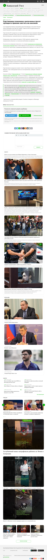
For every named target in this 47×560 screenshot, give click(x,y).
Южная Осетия (17, 13)
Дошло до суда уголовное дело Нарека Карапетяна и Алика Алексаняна (20, 154)
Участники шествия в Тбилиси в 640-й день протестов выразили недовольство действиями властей (22, 237)
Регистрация (19, 146)
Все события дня (40, 394)
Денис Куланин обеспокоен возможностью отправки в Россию (18, 289)
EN (5, 1)
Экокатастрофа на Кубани (39, 15)
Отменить (38, 147)
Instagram (38, 92)
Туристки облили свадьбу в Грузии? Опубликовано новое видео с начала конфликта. (9, 536)
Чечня (13, 13)
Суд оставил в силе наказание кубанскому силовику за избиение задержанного (33, 413)
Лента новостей (9, 17)
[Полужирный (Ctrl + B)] (16, 135)
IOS (24, 85)
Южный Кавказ (23, 13)
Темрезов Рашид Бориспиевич (11, 322)
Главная (4, 17)
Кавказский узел (16, 74)
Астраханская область (27, 8)
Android (20, 85)
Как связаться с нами (13, 550)
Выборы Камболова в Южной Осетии (24, 15)
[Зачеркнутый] (23, 135)
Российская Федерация (15, 11)
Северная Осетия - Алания (31, 11)
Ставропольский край (7, 13)
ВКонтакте (7, 93)
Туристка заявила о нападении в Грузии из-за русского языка (36, 535)
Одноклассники (15, 93)
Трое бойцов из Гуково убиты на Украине (13, 386)
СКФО (38, 11)
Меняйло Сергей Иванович (10, 348)
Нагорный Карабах (6, 11)
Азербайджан (16, 8)
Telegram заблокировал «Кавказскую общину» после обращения (23, 535)
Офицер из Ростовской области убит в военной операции (32, 391)
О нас (4, 550)
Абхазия (4, 8)
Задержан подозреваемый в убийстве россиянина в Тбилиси (17, 264)
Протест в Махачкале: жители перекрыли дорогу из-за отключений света (19, 521)
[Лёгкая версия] (8, 1)
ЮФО (28, 13)
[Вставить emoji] (26, 135)
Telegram (33, 89)
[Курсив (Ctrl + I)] (18, 135)
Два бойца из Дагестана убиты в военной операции (33, 381)
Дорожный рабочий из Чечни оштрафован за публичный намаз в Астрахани (12, 413)
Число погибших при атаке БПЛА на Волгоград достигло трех (12, 381)
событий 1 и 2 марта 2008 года (29, 82)
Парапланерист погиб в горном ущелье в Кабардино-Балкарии (33, 386)
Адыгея (12, 8)
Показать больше (23, 541)
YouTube (7, 95)
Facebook (32, 92)
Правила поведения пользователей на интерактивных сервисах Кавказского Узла (27, 555)
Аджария (8, 8)
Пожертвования (25, 550)
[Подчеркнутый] (21, 135)
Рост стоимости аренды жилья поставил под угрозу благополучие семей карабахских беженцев (23, 181)
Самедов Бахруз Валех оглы (10, 373)
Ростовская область (22, 11)
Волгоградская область (36, 8)
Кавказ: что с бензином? (9, 15)
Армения (21, 8)
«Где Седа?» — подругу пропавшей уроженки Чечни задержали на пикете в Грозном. (22, 488)
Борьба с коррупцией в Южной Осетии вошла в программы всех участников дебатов (23, 207)
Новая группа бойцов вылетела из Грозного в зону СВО (11, 392)
